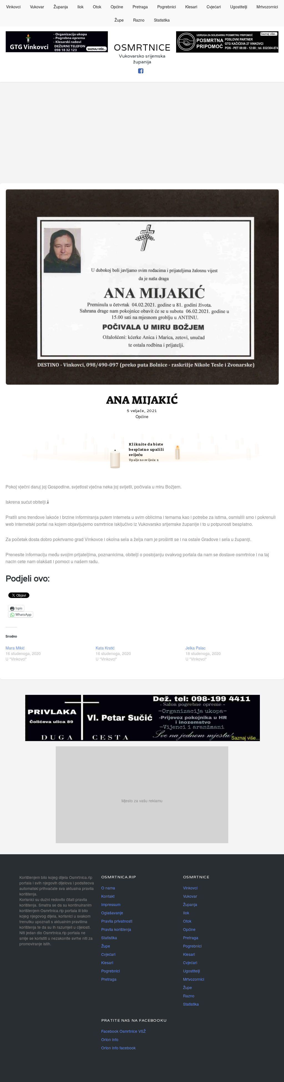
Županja (61, 6)
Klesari (191, 6)
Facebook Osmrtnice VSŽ (123, 1031)
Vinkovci (13, 6)
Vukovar (37, 6)
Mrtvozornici (267, 6)
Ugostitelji (238, 6)
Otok (97, 6)
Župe (119, 20)
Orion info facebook (118, 1047)
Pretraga (140, 6)
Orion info (109, 1039)
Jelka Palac (196, 648)
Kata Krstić (105, 648)
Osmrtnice (142, 47)
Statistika (162, 20)
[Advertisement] (142, 123)
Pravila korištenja (116, 929)
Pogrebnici (166, 6)
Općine (117, 6)
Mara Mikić (15, 648)
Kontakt (108, 896)
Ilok (80, 6)
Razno (138, 20)
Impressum (110, 904)
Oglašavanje (112, 912)
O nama (108, 888)
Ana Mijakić (142, 400)
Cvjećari (214, 6)
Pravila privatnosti (116, 921)
